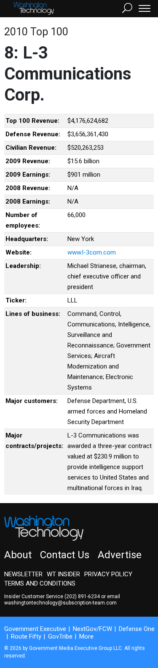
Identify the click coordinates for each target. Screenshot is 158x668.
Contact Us (64, 555)
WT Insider (63, 574)
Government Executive (35, 629)
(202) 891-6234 (82, 596)
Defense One (137, 629)
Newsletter (23, 574)
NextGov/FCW (92, 629)
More (86, 636)
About (18, 555)
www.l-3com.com (91, 252)
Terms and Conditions (39, 583)
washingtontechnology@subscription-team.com (60, 603)
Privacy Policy (108, 574)
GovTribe (60, 636)
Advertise (120, 555)
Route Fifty (26, 636)
